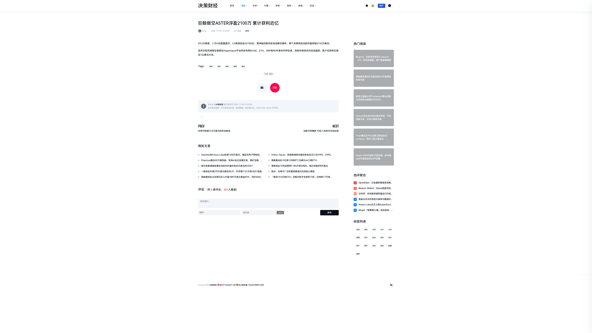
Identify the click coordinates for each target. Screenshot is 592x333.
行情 (266, 5)
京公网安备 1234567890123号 (251, 285)
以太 (382, 230)
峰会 (300, 5)
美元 (366, 230)
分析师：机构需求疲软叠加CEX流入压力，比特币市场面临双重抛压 (376, 193)
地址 (382, 246)
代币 (374, 230)
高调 (235, 67)
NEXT (336, 126)
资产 (358, 246)
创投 (289, 5)
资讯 (243, 5)
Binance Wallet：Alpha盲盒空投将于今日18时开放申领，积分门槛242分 (376, 188)
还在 (219, 67)
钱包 (243, 67)
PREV (201, 126)
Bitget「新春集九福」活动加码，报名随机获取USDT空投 (376, 210)
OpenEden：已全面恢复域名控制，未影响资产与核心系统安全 (376, 182)
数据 (390, 246)
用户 (381, 5)
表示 (390, 238)
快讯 (247, 31)
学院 (277, 5)
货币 (382, 238)
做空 (211, 67)
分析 (255, 5)
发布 (329, 212)
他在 (227, 67)
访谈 (312, 5)
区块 (374, 238)
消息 (358, 230)
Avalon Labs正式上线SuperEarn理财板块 (376, 204)
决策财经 (219, 104)
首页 (232, 5)
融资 (358, 254)
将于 (366, 238)
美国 (358, 238)
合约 (374, 246)
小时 (390, 230)
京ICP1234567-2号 (227, 285)
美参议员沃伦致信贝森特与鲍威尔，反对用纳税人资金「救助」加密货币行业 (376, 199)
